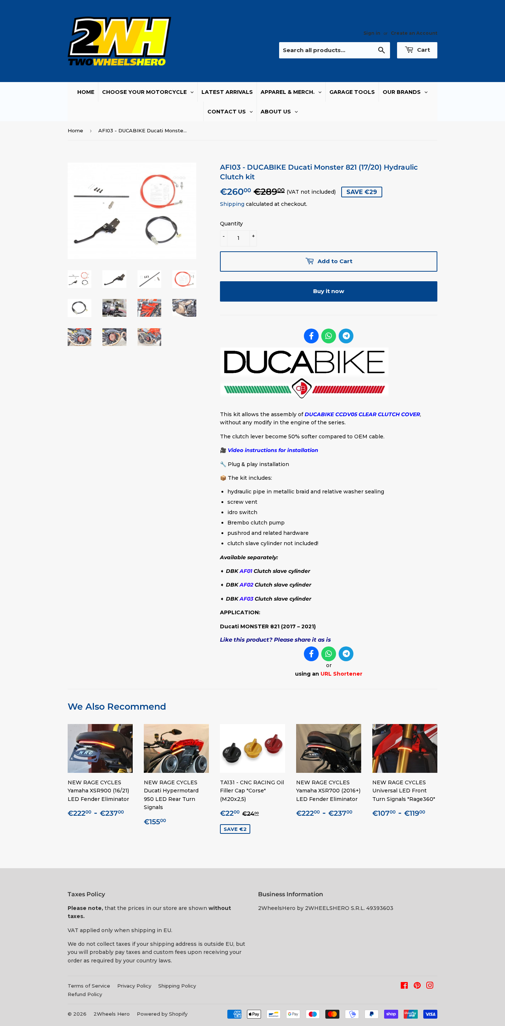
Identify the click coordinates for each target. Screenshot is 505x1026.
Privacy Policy (134, 986)
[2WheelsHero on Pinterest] (417, 986)
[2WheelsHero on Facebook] (404, 986)
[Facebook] (311, 336)
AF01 (246, 571)
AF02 (246, 584)
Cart (423, 49)
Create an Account (414, 33)
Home (75, 130)
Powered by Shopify (162, 1014)
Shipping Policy (177, 986)
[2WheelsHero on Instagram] (430, 986)
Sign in (371, 33)
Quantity (231, 223)
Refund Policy (85, 994)
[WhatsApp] (328, 336)
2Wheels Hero (112, 1014)
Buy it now (328, 291)
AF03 (246, 598)
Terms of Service (89, 986)
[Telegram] (346, 336)
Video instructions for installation (273, 450)
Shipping (232, 204)
